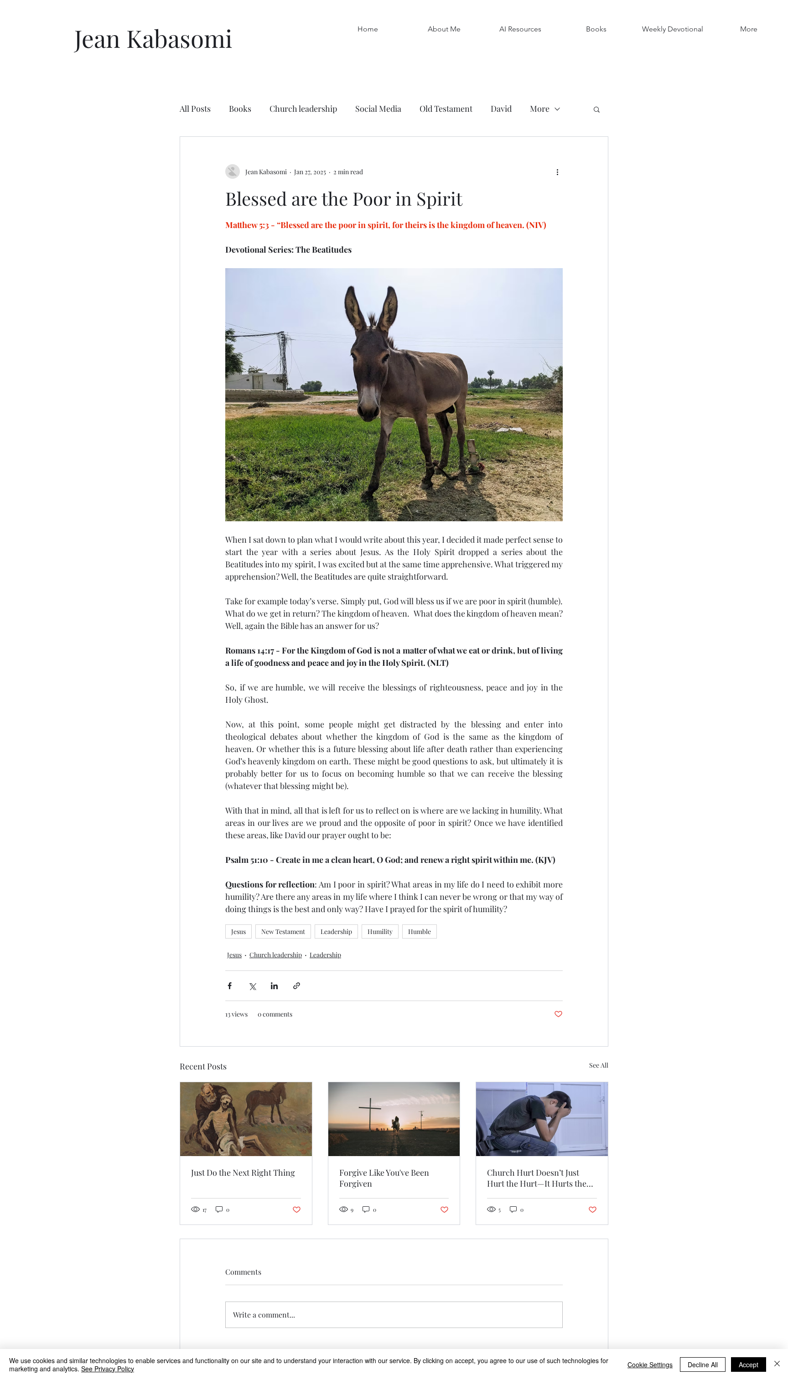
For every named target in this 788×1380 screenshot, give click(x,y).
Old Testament (446, 108)
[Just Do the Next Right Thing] (246, 1119)
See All (598, 1065)
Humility (380, 931)
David (501, 108)
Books (240, 108)
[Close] (777, 1364)
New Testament (283, 931)
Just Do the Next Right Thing (243, 1172)
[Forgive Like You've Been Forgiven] (394, 1119)
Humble (419, 931)
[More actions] (557, 171)
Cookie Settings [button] (650, 1364)
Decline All (703, 1364)
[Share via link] (296, 985)
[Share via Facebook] (229, 985)
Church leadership (303, 108)
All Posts (195, 108)
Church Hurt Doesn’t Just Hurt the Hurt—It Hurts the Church (536, 1178)
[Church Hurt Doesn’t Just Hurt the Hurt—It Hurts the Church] (542, 1119)
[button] (596, 29)
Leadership (336, 931)
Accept (748, 1364)
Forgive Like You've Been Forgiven (384, 1178)
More (540, 108)
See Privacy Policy (107, 1368)
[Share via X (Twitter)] (252, 985)
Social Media (378, 108)
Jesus (238, 931)
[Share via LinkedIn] (274, 985)
